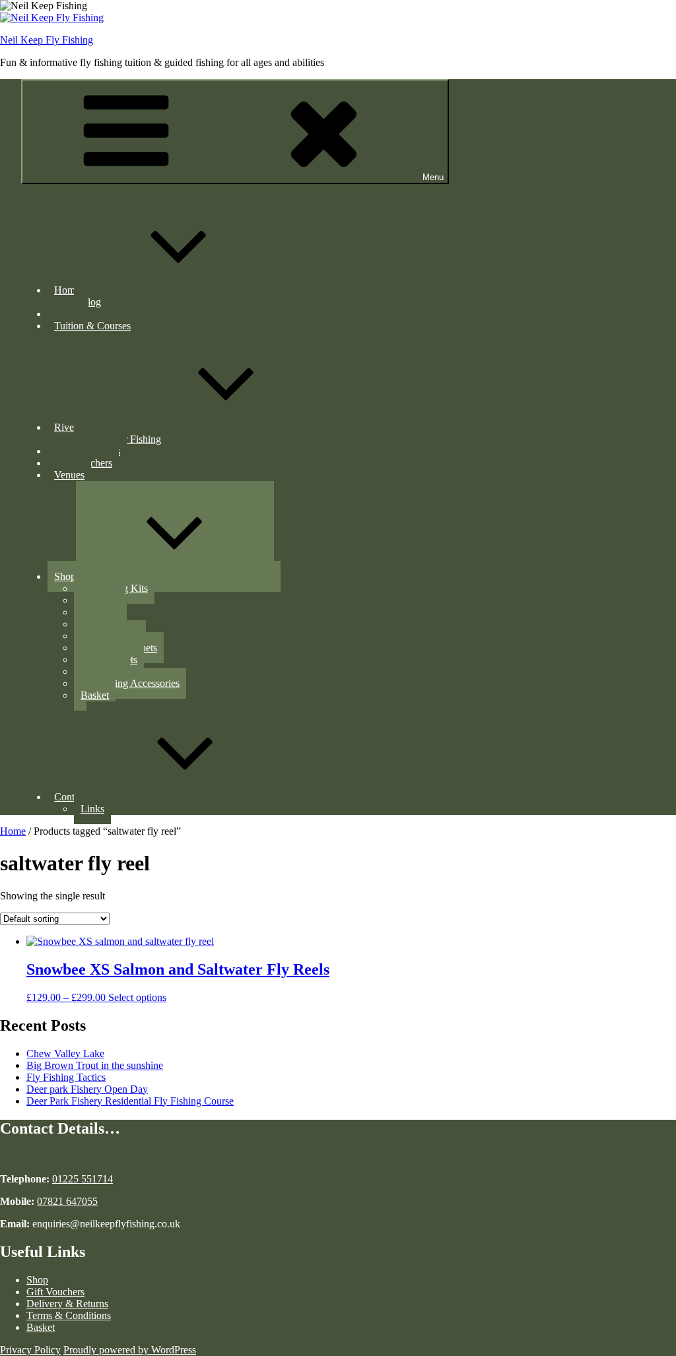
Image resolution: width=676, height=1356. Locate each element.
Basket (95, 695)
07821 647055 (67, 1201)
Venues (69, 474)
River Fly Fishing (90, 427)
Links (92, 808)
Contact (70, 796)
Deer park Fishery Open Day (87, 1089)
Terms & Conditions (68, 1315)
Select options (137, 997)
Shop (65, 576)
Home (67, 290)
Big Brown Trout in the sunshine (94, 1065)
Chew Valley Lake (65, 1053)
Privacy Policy (30, 1349)
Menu (433, 177)
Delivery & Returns (67, 1303)
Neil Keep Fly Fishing (46, 40)
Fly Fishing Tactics (66, 1077)
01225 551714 (82, 1178)
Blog (91, 301)
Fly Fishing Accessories (130, 683)
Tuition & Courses (92, 325)
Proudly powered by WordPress (129, 1349)
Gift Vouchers (55, 1291)
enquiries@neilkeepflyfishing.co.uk (105, 1223)
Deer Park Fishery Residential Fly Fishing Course (130, 1101)
